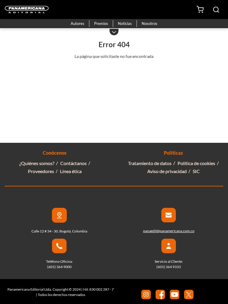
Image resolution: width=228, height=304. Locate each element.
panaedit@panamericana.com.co (168, 231)
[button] (216, 9)
